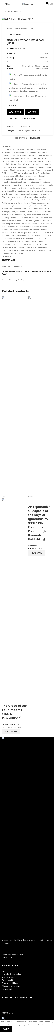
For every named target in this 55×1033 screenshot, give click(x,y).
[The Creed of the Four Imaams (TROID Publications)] (14, 395)
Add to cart (15, 112)
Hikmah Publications (10, 724)
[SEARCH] (50, 11)
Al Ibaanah (32, 546)
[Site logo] (27, 4)
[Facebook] (5, 1004)
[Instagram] (12, 1004)
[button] (11, 731)
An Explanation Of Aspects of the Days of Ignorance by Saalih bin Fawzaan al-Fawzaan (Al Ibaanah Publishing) (39, 523)
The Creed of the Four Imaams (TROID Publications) (14, 712)
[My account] (40, 4)
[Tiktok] (19, 1004)
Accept (6, 1029)
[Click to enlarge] (7, 16)
